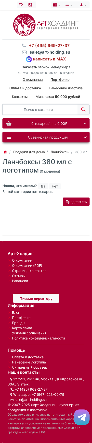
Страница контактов (29, 270)
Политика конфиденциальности (38, 338)
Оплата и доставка (25, 88)
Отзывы (19, 276)
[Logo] (46, 24)
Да (43, 186)
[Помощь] (57, 4)
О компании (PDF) (27, 265)
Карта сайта (22, 328)
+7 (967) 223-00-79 (48, 394)
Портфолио (21, 317)
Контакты (20, 96)
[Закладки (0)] (22, 4)
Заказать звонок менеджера (46, 67)
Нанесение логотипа (66, 88)
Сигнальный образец (29, 367)
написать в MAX (49, 59)
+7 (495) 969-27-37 (31, 389)
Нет (55, 186)
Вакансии (20, 281)
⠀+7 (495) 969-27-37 (48, 45)
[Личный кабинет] (82, 4)
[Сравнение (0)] (31, 4)
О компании (33, 79)
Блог (16, 312)
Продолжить (76, 201)
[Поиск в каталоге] (83, 109)
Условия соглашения (29, 333)
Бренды (18, 323)
